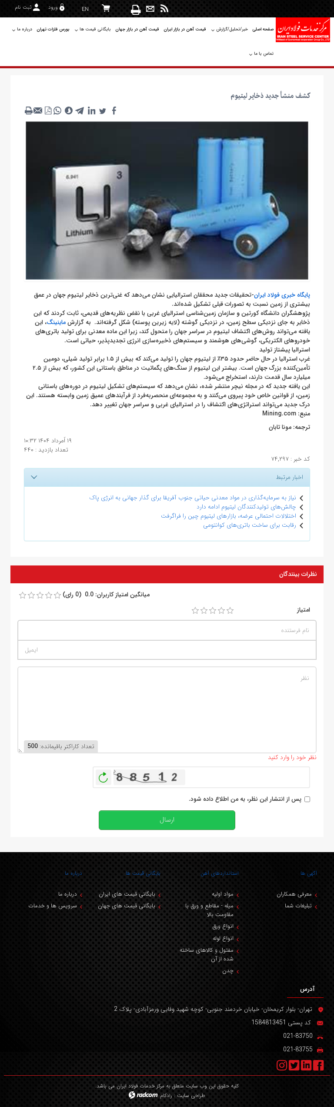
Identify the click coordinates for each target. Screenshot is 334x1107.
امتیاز (303, 610)
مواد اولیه (223, 894)
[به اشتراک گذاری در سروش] (69, 110)
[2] (204, 611)
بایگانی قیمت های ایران (127, 894)
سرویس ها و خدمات (52, 905)
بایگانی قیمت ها (143, 873)
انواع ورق (223, 926)
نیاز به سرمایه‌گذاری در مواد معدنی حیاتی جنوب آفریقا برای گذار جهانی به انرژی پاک (192, 497)
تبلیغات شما (298, 905)
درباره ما (73, 873)
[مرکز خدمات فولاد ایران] (303, 29)
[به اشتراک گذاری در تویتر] (103, 110)
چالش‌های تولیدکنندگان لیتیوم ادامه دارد (246, 507)
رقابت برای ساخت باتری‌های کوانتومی (249, 525)
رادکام (166, 1095)
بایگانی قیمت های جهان (126, 905)
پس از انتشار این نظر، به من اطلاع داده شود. (245, 799)
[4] (221, 611)
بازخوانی (103, 775)
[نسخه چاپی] (136, 9)
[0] (23, 595)
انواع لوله (223, 938)
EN (85, 9)
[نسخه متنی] (29, 110)
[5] (230, 611)
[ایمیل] (150, 9)
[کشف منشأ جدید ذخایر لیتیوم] (167, 200)
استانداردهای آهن (219, 873)
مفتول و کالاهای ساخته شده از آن (207, 954)
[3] (213, 611)
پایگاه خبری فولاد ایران (282, 295)
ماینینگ (56, 322)
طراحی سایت (191, 1095)
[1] (195, 611)
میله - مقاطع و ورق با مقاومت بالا (209, 910)
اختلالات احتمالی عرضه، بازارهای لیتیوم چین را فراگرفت (228, 516)
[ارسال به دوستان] (38, 110)
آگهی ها (309, 873)
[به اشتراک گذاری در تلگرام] (80, 110)
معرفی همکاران (294, 894)
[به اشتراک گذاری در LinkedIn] (91, 110)
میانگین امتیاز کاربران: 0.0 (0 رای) (106, 594)
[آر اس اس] (164, 9)
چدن (228, 970)
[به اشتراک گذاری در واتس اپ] (57, 110)
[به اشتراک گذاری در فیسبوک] (114, 110)
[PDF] (48, 110)
